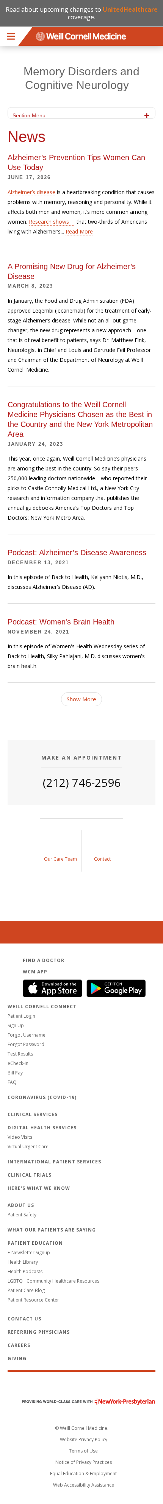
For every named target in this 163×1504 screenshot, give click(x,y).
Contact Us (24, 1319)
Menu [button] (11, 36)
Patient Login (21, 1016)
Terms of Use (83, 1451)
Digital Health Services (42, 1127)
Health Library (23, 1262)
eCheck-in (18, 1063)
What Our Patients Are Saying (52, 1230)
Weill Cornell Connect (42, 1006)
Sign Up (16, 1025)
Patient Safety (22, 1214)
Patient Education (35, 1243)
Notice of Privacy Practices (83, 1462)
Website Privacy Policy (83, 1439)
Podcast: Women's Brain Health (61, 622)
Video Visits (20, 1137)
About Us (21, 1205)
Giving (17, 1358)
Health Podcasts (25, 1271)
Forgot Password (26, 1044)
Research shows (49, 221)
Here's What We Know (39, 1188)
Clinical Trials (30, 1175)
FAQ (12, 1082)
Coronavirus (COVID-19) (42, 1097)
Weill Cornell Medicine (81, 1385)
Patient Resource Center (33, 1300)
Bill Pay (15, 1073)
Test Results (20, 1054)
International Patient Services (54, 1161)
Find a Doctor (43, 960)
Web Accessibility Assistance (83, 1485)
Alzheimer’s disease (31, 192)
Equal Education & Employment (83, 1473)
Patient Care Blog (26, 1290)
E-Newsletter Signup (29, 1252)
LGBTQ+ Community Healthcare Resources (53, 1281)
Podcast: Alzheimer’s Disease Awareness (77, 552)
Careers (19, 1345)
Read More (79, 231)
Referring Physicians (39, 1332)
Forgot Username (26, 1035)
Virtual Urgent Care (28, 1146)
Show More (81, 699)
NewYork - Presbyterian (82, 1401)
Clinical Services (33, 1114)
